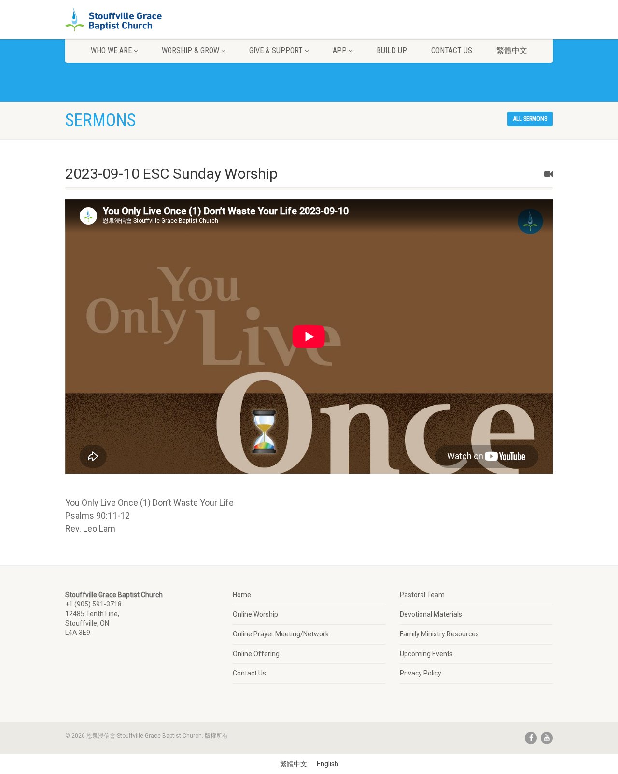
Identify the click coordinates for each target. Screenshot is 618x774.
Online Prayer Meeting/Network (281, 634)
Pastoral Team (422, 595)
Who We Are (111, 50)
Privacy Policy (420, 673)
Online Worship (255, 614)
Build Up (392, 50)
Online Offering (256, 654)
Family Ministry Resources (439, 634)
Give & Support (276, 50)
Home (242, 595)
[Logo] (141, 20)
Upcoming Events (426, 654)
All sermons (530, 118)
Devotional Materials (431, 614)
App (340, 50)
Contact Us (451, 50)
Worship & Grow (190, 50)
